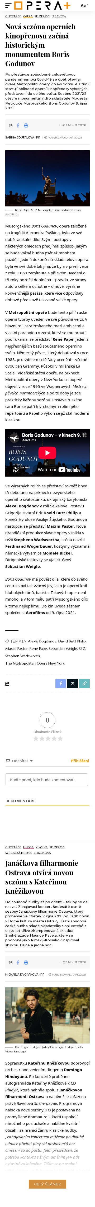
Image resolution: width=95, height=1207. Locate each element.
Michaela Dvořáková (21, 974)
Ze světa (59, 16)
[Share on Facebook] (18, 125)
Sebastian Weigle (63, 648)
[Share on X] (72, 683)
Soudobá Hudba (18, 853)
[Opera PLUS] (42, 5)
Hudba (28, 847)
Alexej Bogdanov (42, 641)
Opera (28, 16)
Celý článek (47, 1184)
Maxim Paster (16, 648)
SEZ (82, 648)
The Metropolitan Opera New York (35, 663)
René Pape (38, 648)
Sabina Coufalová (19, 137)
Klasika (42, 847)
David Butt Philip (72, 641)
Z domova (42, 853)
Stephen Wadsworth (22, 656)
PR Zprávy (42, 16)
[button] (9, 5)
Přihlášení (79, 760)
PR (38, 137)
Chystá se (13, 16)
